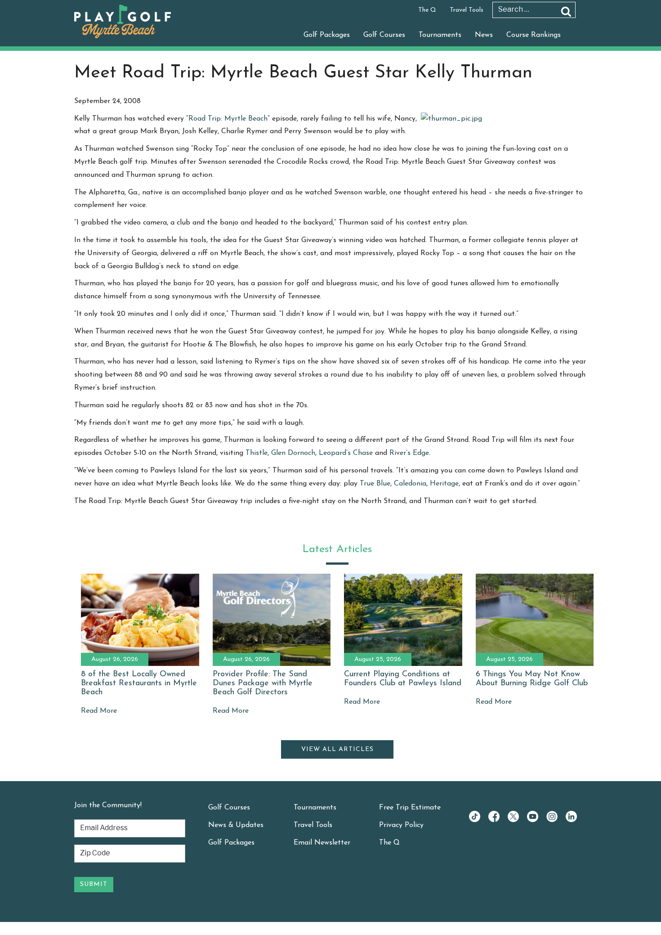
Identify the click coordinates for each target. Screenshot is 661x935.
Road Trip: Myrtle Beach (228, 118)
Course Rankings (533, 35)
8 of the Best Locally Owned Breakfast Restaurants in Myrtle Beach (139, 683)
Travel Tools (466, 10)
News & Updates (236, 825)
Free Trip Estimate (410, 807)
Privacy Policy (401, 825)
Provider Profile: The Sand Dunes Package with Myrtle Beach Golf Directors (263, 683)
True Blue (375, 483)
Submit (93, 884)
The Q (427, 10)
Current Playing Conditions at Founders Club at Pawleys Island (402, 679)
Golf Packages (327, 35)
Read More (99, 711)
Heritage (444, 483)
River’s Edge (409, 453)
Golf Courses (384, 35)
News (484, 35)
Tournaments (440, 35)
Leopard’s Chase (347, 453)
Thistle (257, 453)
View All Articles (337, 749)
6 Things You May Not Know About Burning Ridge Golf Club (532, 679)
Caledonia (410, 483)
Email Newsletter (322, 842)
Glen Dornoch (293, 453)
